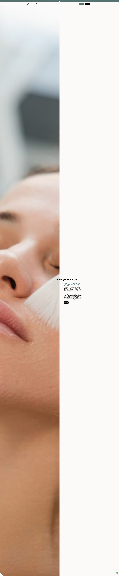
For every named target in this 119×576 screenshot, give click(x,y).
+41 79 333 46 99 (36, 0)
